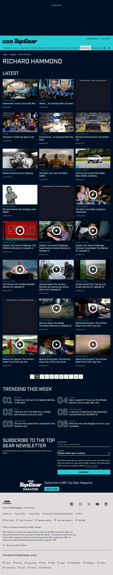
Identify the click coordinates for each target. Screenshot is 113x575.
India (44, 563)
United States (105, 38)
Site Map (81, 520)
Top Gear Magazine (65, 520)
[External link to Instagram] (80, 504)
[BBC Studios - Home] (8, 502)
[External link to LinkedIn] (106, 504)
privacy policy (91, 465)
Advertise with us (45, 520)
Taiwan (33, 568)
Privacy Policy (19, 514)
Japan (62, 563)
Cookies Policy (34, 514)
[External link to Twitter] (88, 504)
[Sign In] (104, 48)
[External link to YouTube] (97, 504)
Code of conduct (26, 520)
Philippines (90, 563)
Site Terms (9, 520)
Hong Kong (31, 563)
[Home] (20, 41)
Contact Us (7, 514)
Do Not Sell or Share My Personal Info (57, 514)
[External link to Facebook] (71, 504)
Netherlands (75, 563)
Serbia (102, 563)
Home (5, 54)
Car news (13, 54)
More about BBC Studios (14, 545)
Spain (23, 568)
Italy (53, 563)
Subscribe (84, 472)
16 (76, 376)
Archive (79, 514)
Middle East (46, 568)
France (8, 563)
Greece (19, 563)
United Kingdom (93, 38)
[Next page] (81, 376)
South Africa (10, 568)
